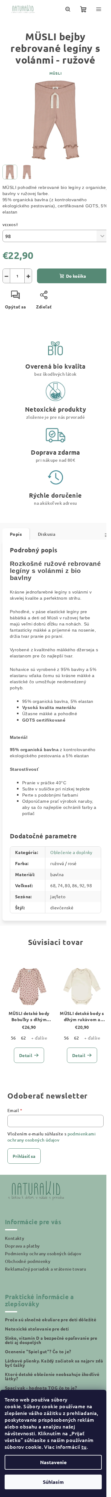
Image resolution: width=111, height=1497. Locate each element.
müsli (55, 73)
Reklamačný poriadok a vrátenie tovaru (45, 1269)
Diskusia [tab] (46, 534)
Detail (25, 1055)
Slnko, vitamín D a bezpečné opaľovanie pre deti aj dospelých (51, 1340)
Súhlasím (53, 1482)
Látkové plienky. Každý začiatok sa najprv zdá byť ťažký (54, 1362)
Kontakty (14, 1238)
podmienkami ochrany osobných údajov (51, 1137)
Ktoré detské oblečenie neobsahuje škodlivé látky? (52, 1376)
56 (13, 1038)
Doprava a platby (22, 1246)
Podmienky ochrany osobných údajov (43, 1253)
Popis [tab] (16, 534)
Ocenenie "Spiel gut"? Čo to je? (38, 1351)
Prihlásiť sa (24, 1156)
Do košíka (76, 276)
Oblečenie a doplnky (71, 852)
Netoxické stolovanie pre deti (37, 1329)
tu (84, 1446)
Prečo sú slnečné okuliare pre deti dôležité (50, 1319)
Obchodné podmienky (27, 1261)
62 (23, 1038)
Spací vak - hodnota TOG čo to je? (41, 1387)
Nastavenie (53, 1462)
